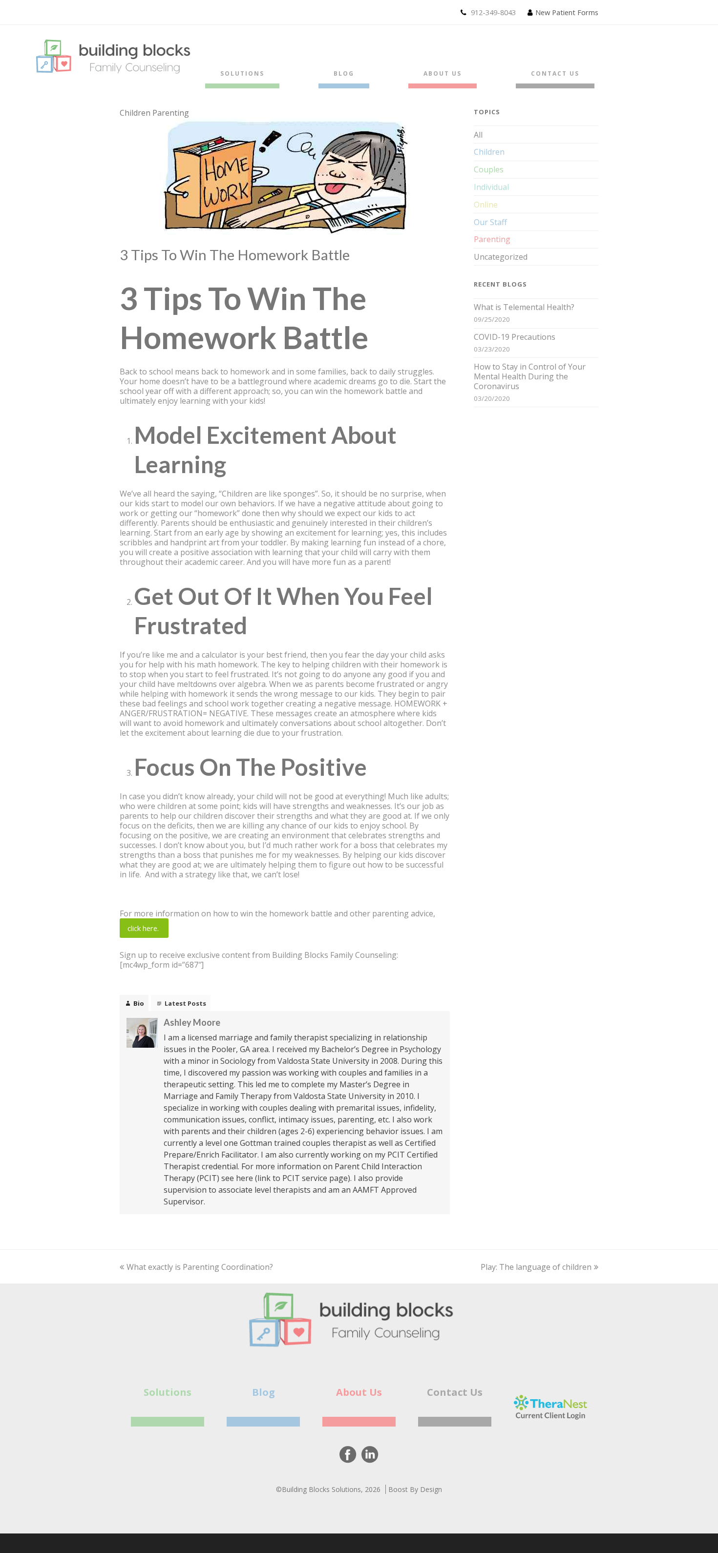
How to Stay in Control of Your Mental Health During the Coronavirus (530, 376)
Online (486, 204)
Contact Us (455, 1392)
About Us (359, 1392)
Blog (263, 1392)
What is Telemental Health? (524, 307)
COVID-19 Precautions (514, 336)
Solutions (167, 1392)
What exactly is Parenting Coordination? (200, 1267)
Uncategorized (501, 256)
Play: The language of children (536, 1267)
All (478, 134)
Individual (491, 187)
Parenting (170, 112)
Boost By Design (415, 1489)
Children (135, 112)
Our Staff (490, 222)
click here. (144, 928)
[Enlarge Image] (285, 231)
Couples (489, 169)
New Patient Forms (566, 12)
